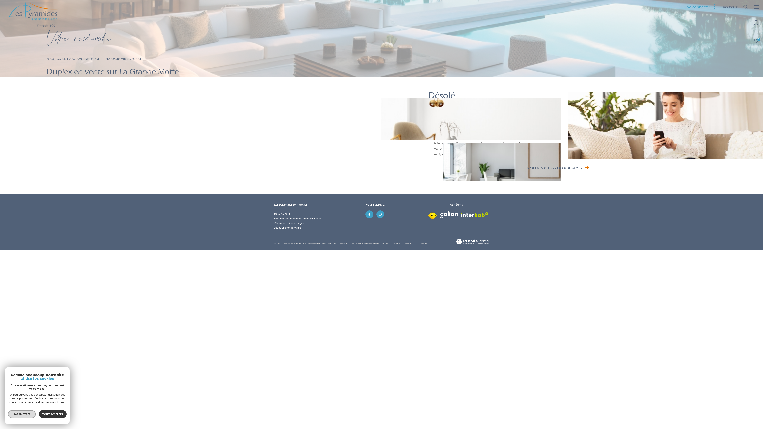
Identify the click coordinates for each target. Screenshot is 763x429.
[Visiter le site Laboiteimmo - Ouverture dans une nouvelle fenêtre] (472, 242)
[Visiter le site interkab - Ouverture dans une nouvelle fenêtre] (474, 214)
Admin (385, 243)
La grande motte (118, 59)
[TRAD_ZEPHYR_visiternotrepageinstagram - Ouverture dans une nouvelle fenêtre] (380, 214)
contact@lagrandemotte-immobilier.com (297, 218)
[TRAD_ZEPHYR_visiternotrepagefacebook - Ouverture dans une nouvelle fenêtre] (369, 214)
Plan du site (356, 243)
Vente (100, 59)
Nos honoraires (340, 243)
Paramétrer (22, 414)
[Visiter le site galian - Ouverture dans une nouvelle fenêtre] (449, 214)
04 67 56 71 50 (282, 213)
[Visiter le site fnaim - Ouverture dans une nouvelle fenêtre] (432, 214)
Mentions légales (372, 243)
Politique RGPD (410, 243)
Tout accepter (52, 414)
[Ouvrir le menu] (756, 7)
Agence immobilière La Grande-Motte (70, 59)
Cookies (423, 244)
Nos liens (396, 243)
